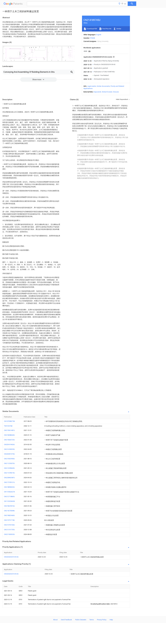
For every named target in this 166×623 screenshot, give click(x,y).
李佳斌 (92, 38)
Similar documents (103, 86)
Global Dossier (107, 92)
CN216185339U (9, 449)
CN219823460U (9, 515)
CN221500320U (9, 534)
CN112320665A (9, 501)
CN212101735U (9, 530)
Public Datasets (80, 620)
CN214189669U (9, 468)
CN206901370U (9, 454)
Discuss (116, 92)
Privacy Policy (101, 620)
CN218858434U (9, 487)
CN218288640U (9, 435)
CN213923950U (9, 459)
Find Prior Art (106, 29)
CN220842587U (9, 477)
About (55, 620)
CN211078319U (9, 473)
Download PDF (91, 29)
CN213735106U (9, 525)
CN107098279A (9, 421)
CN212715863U (9, 496)
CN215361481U (9, 430)
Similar (118, 29)
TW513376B (8, 426)
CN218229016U (9, 506)
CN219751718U (9, 520)
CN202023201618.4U (11, 557)
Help (111, 620)
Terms (91, 620)
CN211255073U (9, 463)
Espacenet (97, 92)
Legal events (91, 86)
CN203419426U (9, 444)
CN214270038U (9, 511)
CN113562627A (9, 492)
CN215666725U (9, 440)
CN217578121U (9, 482)
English (98, 35)
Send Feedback (66, 620)
